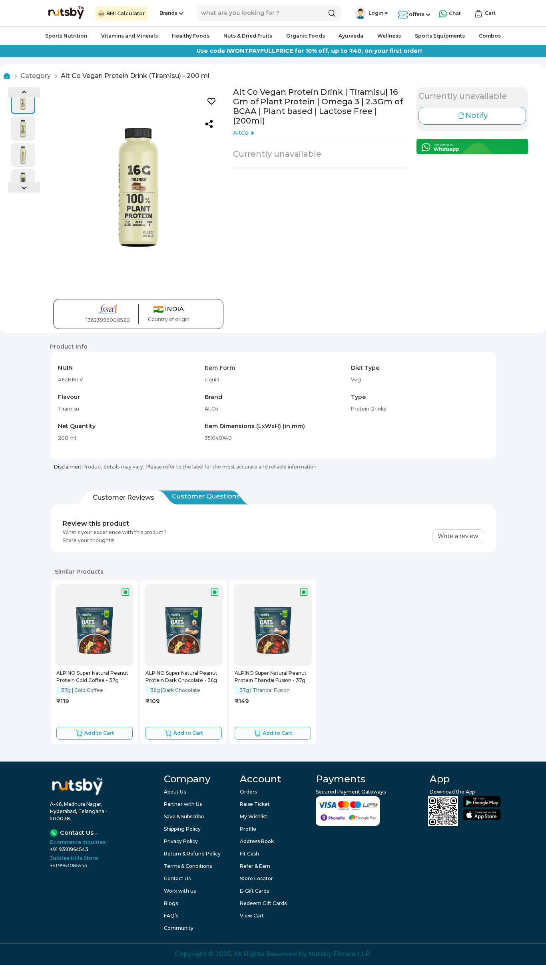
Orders (248, 792)
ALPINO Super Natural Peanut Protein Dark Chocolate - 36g (181, 676)
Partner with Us (183, 804)
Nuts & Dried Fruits (247, 36)
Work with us (180, 891)
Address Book (257, 841)
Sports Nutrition (66, 36)
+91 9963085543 (68, 865)
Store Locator (256, 878)
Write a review (458, 536)
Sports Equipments (440, 36)
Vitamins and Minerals (129, 36)
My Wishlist (253, 816)
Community (178, 928)
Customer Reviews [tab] (123, 497)
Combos (490, 36)
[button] (361, 13)
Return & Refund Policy (192, 854)
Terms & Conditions (188, 866)
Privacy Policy (181, 841)
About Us (175, 792)
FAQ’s (171, 916)
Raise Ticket (255, 804)
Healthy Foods (190, 36)
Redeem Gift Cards (263, 903)
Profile (248, 829)
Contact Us (177, 878)
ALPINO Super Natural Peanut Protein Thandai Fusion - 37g (271, 676)
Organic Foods (305, 36)
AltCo (241, 132)
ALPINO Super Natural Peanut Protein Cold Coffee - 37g (92, 676)
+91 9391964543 (69, 849)
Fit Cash (249, 854)
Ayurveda (351, 36)
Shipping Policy (182, 829)
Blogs (171, 903)
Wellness (389, 36)
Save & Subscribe (184, 816)
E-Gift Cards (254, 891)
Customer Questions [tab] (206, 496)
